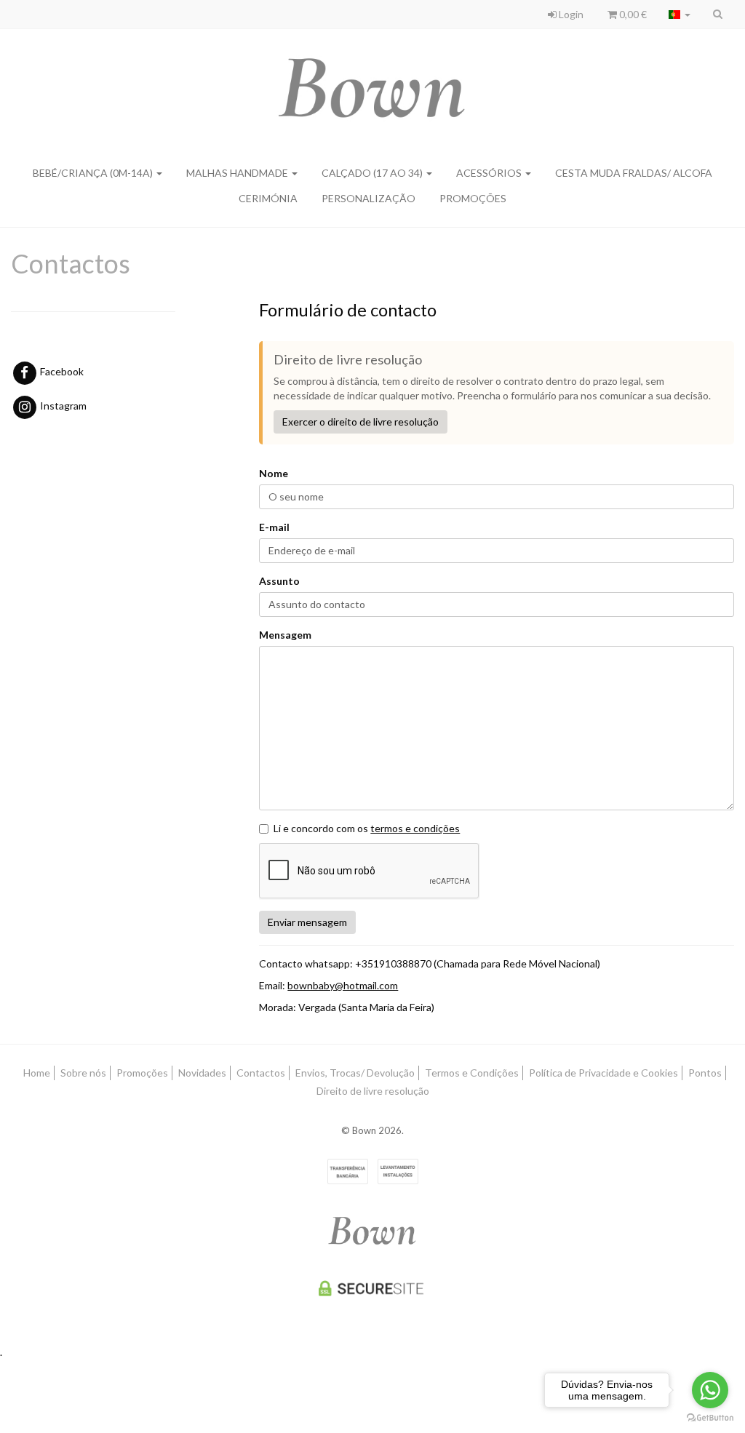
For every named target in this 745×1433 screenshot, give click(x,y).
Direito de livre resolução (372, 1091)
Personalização (368, 198)
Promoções (142, 1072)
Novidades (202, 1072)
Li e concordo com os (367, 828)
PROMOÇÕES (472, 198)
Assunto (279, 581)
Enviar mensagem (307, 922)
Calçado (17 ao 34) (373, 173)
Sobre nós (83, 1072)
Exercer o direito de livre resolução (360, 421)
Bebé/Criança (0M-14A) (94, 173)
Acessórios (490, 173)
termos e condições (415, 828)
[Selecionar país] (679, 14)
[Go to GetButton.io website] (710, 1418)
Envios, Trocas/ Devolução (355, 1072)
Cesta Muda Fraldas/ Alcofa (633, 173)
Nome (273, 473)
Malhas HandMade (238, 173)
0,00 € (632, 14)
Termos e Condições (472, 1072)
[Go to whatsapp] (710, 1390)
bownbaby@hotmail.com (342, 985)
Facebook (61, 371)
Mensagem (285, 634)
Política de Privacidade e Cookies (603, 1072)
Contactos (260, 1072)
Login (570, 14)
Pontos (705, 1072)
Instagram (62, 405)
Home (36, 1072)
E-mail (274, 527)
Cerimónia (268, 198)
